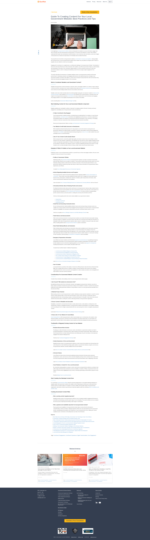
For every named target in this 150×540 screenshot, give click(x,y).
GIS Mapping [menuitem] (60, 510)
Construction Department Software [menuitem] (65, 493)
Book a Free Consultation (89, 12)
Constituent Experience (71, 435)
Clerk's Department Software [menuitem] (64, 496)
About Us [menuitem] (105, 1)
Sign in (110, 1)
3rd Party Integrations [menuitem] (62, 515)
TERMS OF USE (80, 537)
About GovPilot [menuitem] (99, 490)
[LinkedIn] (97, 503)
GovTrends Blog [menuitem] (80, 493)
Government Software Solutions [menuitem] (64, 490)
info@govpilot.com (93, 537)
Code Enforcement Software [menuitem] (64, 494)
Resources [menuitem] (99, 1)
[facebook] (38, 50)
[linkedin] (38, 53)
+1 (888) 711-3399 (41, 495)
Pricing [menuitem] (93, 1)
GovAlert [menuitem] (60, 512)
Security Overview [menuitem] (99, 494)
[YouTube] (100, 503)
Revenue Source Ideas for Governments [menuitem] (83, 495)
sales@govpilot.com (42, 497)
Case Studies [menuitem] (79, 504)
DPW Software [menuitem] (61, 498)
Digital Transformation (82, 435)
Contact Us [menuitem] (98, 493)
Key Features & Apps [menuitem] (62, 507)
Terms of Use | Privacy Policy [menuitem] (101, 498)
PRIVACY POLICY (74, 537)
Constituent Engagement (59, 435)
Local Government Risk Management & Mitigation (63, 432)
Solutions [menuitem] (89, 1)
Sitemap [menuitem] (97, 496)
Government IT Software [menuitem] (63, 502)
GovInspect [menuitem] (60, 513)
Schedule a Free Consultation (75, 520)
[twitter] (38, 52)
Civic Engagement (92, 435)
